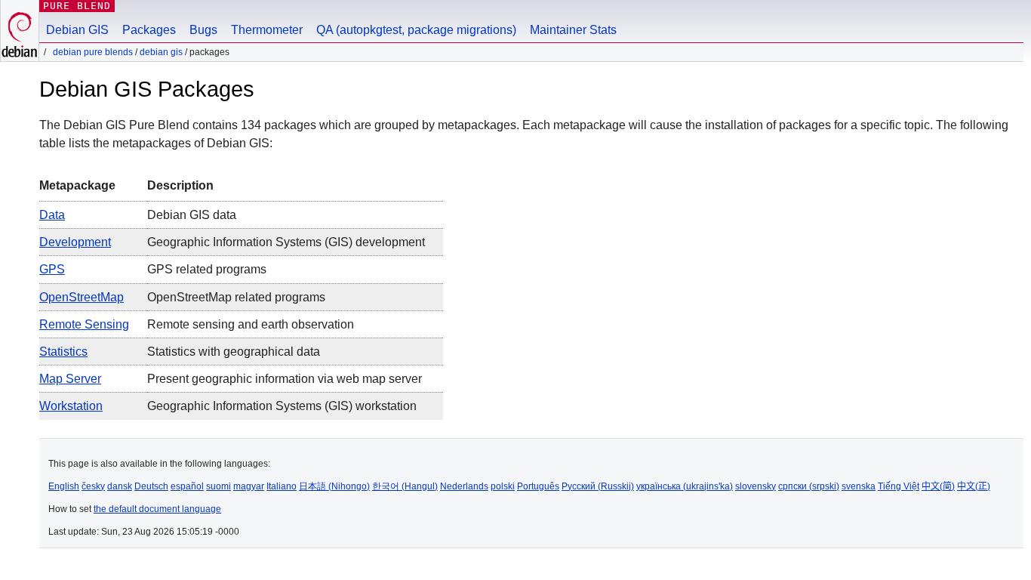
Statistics (63, 351)
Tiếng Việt (898, 486)
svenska (859, 486)
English (63, 486)
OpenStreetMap (81, 297)
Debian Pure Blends (93, 52)
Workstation (71, 406)
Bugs (203, 29)
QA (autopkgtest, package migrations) (416, 29)
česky (93, 486)
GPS (52, 269)
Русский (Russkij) (598, 486)
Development (75, 242)
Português (538, 486)
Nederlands (464, 486)
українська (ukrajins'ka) (684, 486)
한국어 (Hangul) (405, 486)
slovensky (755, 486)
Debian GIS (77, 29)
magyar (248, 486)
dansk (119, 486)
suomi (218, 486)
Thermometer (267, 29)
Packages (149, 29)
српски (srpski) (808, 486)
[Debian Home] (19, 30)
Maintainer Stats (573, 29)
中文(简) (938, 486)
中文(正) (973, 486)
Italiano (281, 486)
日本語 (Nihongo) (334, 486)
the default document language (157, 509)
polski (503, 486)
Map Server (70, 378)
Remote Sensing (84, 324)
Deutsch (151, 486)
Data (52, 214)
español (187, 486)
